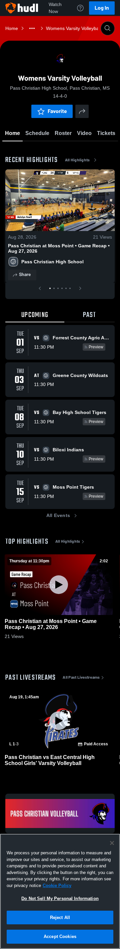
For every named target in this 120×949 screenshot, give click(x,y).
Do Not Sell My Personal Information (60, 898)
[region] (60, 891)
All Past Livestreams (81, 677)
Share (25, 274)
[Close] (112, 843)
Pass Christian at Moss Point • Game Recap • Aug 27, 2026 (59, 248)
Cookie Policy (57, 885)
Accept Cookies (60, 936)
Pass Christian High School (52, 261)
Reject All (60, 917)
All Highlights (77, 160)
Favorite (57, 111)
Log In (102, 7)
